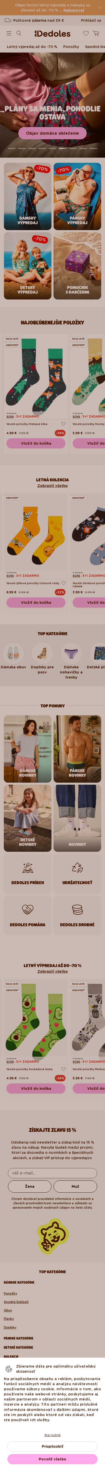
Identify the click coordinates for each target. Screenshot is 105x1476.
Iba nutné (52, 1435)
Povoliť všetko (52, 1459)
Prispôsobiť (52, 1446)
